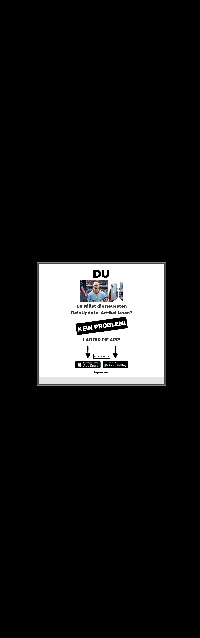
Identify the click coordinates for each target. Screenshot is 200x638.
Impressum (101, 372)
